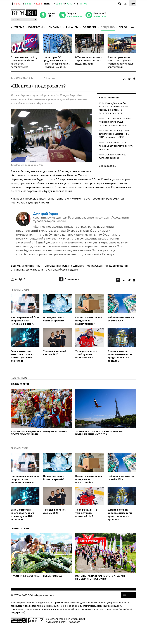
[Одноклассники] (134, 79)
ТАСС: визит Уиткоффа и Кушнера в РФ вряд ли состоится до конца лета (116, 122)
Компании (54, 27)
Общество (108, 27)
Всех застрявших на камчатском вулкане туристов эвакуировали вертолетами (121, 62)
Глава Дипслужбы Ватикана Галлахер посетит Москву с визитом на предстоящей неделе (114, 108)
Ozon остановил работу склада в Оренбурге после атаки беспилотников (24, 62)
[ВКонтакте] (124, 79)
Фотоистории (20, 384)
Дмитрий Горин (45, 214)
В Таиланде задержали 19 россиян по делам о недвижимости (88, 60)
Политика (89, 27)
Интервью (17, 27)
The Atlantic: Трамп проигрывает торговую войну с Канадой (116, 146)
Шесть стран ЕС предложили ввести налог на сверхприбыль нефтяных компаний (56, 62)
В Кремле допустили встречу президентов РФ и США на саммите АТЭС (114, 134)
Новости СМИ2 (19, 378)
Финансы (71, 27)
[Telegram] (129, 79)
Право (123, 27)
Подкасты (35, 27)
